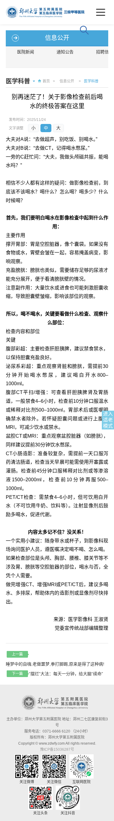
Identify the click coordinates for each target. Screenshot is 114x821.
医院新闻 (25, 51)
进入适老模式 (108, 420)
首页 (46, 81)
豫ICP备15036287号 (57, 749)
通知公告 (65, 51)
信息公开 (67, 81)
